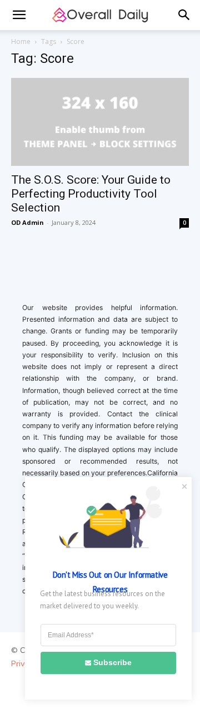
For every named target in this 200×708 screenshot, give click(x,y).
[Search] (184, 15)
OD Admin (27, 222)
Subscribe (112, 662)
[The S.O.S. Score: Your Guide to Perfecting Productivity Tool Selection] (100, 122)
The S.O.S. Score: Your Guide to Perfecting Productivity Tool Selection (91, 193)
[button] (19, 15)
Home (21, 41)
